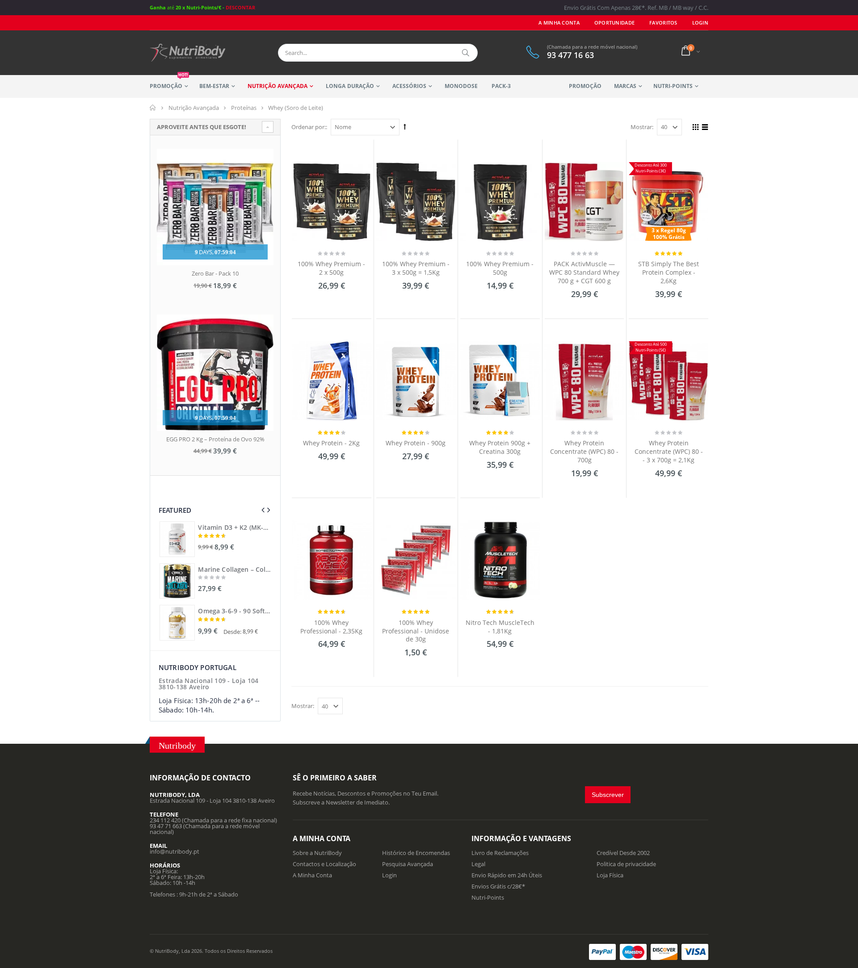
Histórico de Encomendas (416, 853)
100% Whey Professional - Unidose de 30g (415, 631)
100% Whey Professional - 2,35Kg (331, 626)
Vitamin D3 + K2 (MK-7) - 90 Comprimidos (234, 528)
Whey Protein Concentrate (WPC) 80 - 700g (584, 451)
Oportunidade (614, 22)
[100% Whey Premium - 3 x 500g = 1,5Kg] (416, 202)
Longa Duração (350, 86)
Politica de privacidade (626, 864)
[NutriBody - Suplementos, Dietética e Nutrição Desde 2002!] (188, 53)
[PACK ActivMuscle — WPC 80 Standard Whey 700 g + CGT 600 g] (584, 202)
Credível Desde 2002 (623, 853)
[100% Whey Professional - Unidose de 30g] (416, 560)
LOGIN (700, 22)
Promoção (169, 82)
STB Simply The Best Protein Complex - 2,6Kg (668, 272)
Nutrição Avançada (277, 86)
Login (389, 875)
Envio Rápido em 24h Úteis (506, 875)
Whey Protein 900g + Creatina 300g (499, 447)
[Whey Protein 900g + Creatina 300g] (500, 381)
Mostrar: (642, 127)
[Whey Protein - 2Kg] (331, 381)
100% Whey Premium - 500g (500, 268)
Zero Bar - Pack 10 (215, 273)
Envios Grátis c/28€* (498, 886)
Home (153, 107)
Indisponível (330, 663)
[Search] (466, 52)
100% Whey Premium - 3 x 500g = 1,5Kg (416, 268)
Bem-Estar (214, 86)
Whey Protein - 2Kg (331, 443)
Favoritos (663, 22)
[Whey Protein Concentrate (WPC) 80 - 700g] (584, 381)
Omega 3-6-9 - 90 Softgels (234, 611)
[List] (703, 128)
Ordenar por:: (309, 127)
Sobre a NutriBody (317, 853)
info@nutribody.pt (174, 851)
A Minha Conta (559, 22)
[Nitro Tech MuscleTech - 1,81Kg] (500, 560)
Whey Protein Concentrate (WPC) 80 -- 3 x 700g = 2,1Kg (669, 451)
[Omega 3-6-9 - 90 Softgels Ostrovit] (177, 622)
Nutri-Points (673, 86)
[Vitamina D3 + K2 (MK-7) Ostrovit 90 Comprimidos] (177, 539)
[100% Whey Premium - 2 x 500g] (331, 202)
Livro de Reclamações (500, 853)
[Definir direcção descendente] (405, 126)
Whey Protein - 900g (416, 443)
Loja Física (610, 875)
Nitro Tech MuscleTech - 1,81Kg (500, 626)
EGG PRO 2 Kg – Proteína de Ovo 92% (215, 439)
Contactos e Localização (324, 864)
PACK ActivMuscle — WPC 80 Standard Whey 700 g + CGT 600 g (584, 272)
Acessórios (409, 86)
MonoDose (461, 86)
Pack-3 (501, 86)
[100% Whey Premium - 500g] (500, 202)
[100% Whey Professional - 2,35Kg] (331, 560)
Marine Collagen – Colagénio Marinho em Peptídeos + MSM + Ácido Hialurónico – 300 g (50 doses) (234, 570)
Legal (478, 864)
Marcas (625, 86)
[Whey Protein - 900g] (416, 381)
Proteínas (244, 108)
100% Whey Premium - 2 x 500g (331, 268)
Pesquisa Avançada (407, 864)
